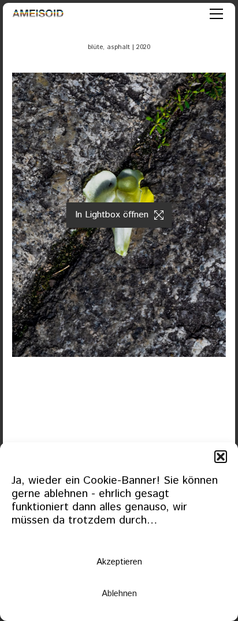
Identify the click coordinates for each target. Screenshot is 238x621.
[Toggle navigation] (216, 14)
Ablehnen (119, 594)
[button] (220, 456)
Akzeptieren (119, 562)
